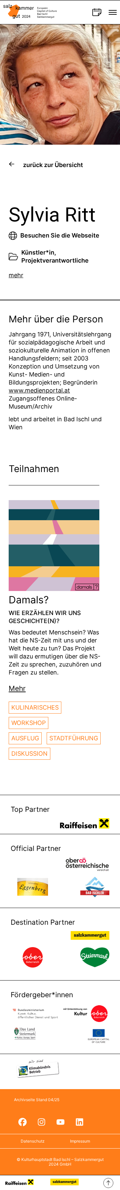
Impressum (80, 1141)
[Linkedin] (79, 1122)
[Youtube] (60, 1122)
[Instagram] (41, 1122)
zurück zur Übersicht (53, 164)
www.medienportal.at (39, 390)
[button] (17, 688)
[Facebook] (22, 1122)
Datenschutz (33, 1141)
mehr (16, 275)
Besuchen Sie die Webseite (59, 235)
